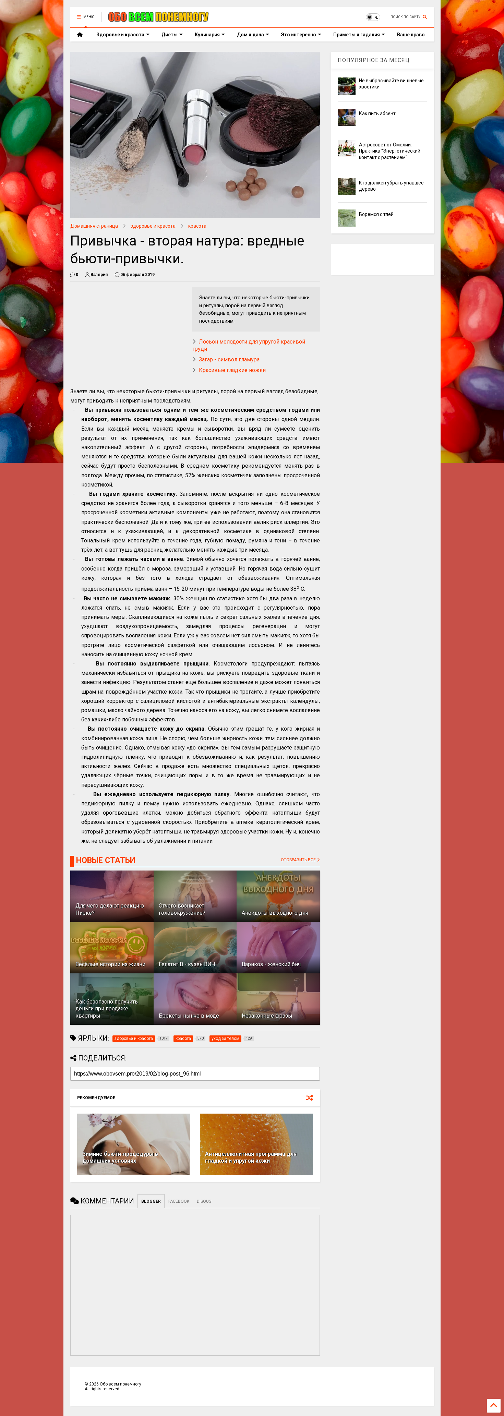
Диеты (169, 34)
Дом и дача (250, 34)
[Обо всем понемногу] (158, 19)
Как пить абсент (377, 113)
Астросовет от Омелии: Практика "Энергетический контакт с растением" (389, 151)
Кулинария (207, 34)
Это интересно (298, 34)
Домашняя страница (94, 226)
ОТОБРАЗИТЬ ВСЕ (299, 859)
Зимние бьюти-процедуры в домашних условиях (120, 1157)
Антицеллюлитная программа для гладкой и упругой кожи (251, 1157)
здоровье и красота (153, 226)
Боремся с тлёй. (377, 214)
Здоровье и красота (120, 34)
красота (197, 226)
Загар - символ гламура (229, 359)
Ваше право (411, 34)
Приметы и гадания (356, 34)
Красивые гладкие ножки (232, 370)
